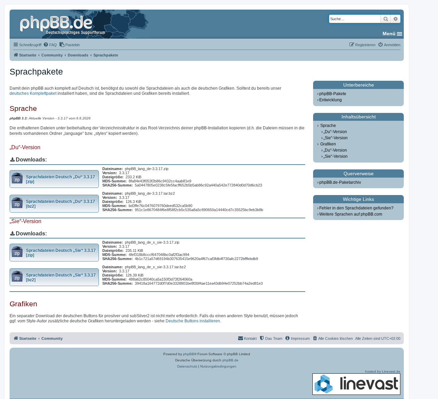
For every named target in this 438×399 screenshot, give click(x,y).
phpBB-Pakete (332, 93)
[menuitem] (50, 45)
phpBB (188, 354)
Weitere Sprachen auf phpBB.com (350, 214)
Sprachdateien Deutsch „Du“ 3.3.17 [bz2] (60, 204)
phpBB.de (230, 360)
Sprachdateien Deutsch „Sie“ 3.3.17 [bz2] (61, 277)
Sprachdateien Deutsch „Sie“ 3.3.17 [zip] (61, 253)
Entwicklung (330, 100)
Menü (389, 33)
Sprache (328, 125)
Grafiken (328, 144)
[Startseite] (63, 24)
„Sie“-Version (335, 138)
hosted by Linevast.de (382, 371)
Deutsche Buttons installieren (193, 321)
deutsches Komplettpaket (33, 93)
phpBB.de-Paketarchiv (340, 182)
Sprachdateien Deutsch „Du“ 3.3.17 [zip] (60, 179)
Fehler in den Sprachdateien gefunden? (356, 208)
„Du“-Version (335, 131)
